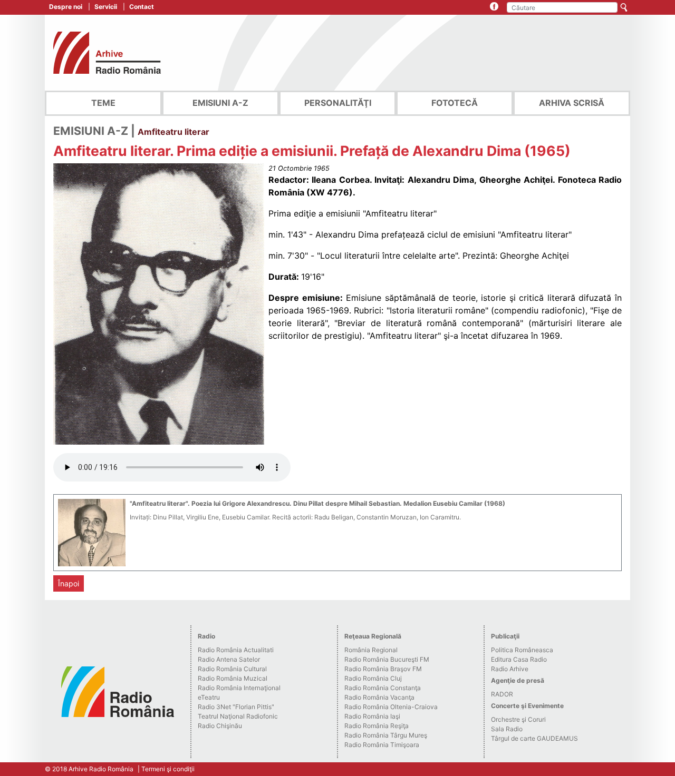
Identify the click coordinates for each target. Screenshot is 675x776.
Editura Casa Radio (519, 659)
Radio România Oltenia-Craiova (391, 707)
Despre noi (65, 7)
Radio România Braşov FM (383, 669)
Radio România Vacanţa (379, 697)
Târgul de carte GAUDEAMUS (534, 738)
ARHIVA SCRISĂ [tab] (571, 102)
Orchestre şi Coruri (518, 719)
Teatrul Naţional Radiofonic (238, 716)
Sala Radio (507, 729)
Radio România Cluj (373, 678)
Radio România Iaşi (372, 716)
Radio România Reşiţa (376, 726)
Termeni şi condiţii (168, 769)
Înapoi (68, 583)
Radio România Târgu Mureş (385, 735)
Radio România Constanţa (382, 688)
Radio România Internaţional (239, 688)
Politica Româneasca (522, 650)
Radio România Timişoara (381, 745)
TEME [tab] (103, 102)
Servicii (105, 7)
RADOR (502, 694)
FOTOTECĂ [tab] (454, 102)
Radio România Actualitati (236, 650)
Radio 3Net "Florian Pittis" (236, 707)
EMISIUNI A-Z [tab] (220, 102)
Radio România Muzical (232, 678)
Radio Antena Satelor (229, 659)
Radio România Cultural (232, 669)
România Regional (371, 650)
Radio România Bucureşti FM (386, 659)
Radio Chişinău (220, 726)
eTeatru (209, 697)
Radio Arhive (509, 669)
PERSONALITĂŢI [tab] (337, 102)
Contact (141, 7)
